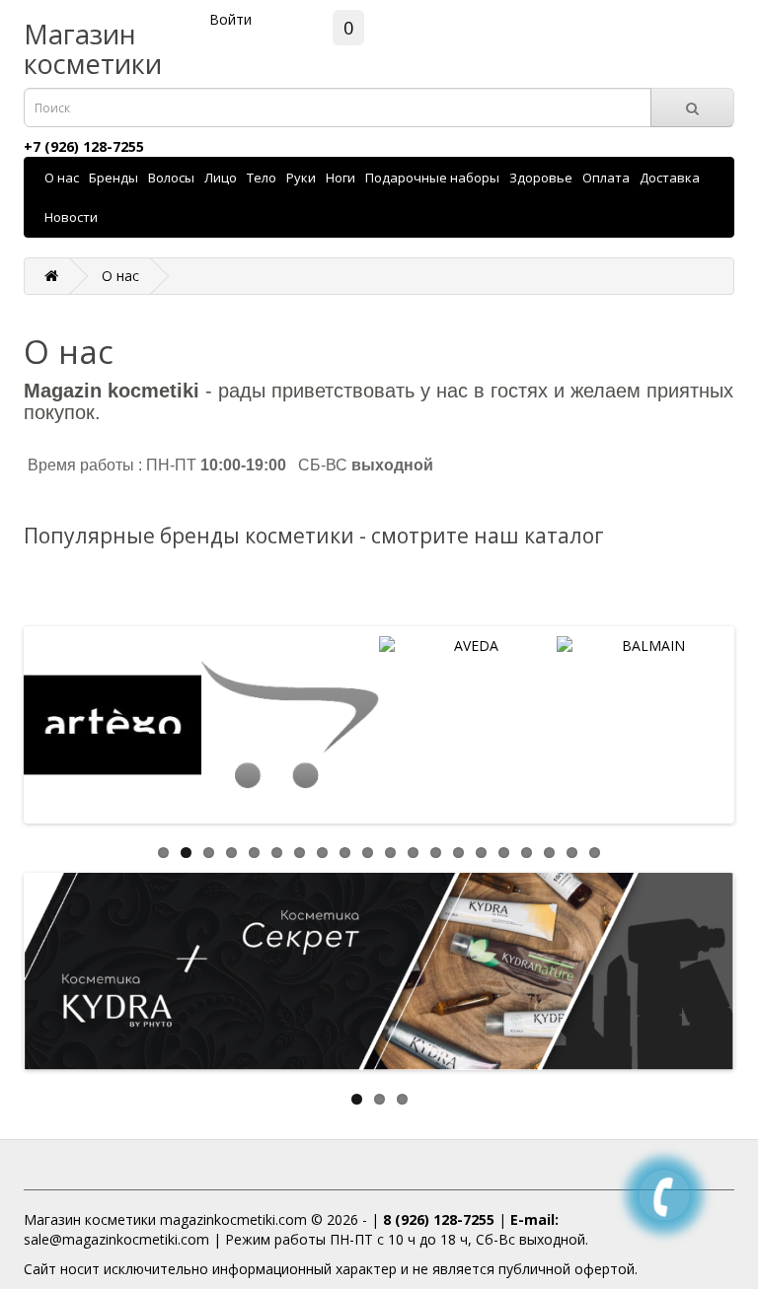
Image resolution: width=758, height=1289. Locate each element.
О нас (61, 177)
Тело (261, 177)
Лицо (220, 177)
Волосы (171, 177)
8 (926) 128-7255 (438, 1219)
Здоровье (540, 177)
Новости (71, 217)
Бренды (113, 177)
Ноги (340, 177)
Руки (301, 177)
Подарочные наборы (432, 177)
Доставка (670, 177)
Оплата (606, 177)
